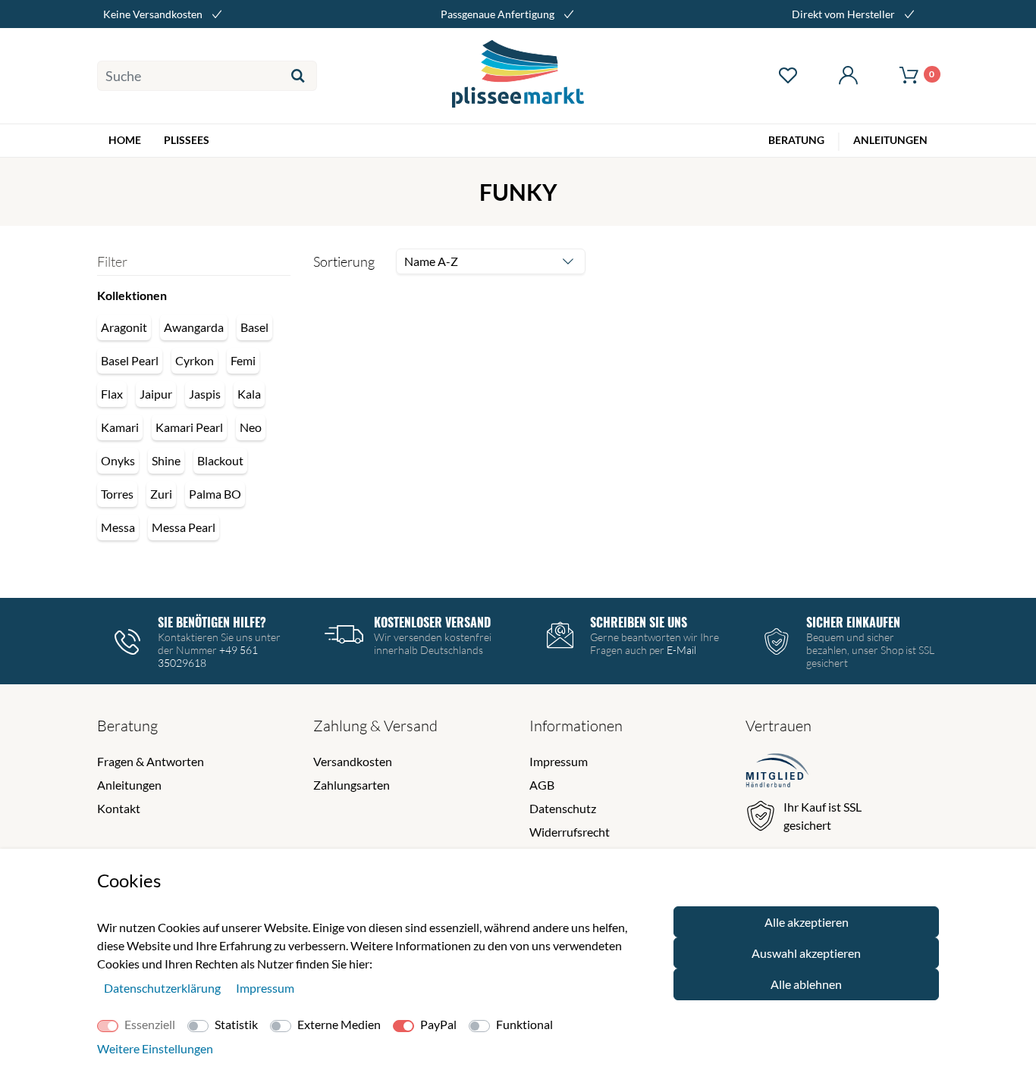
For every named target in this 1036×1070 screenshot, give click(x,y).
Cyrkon (194, 360)
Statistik (236, 1024)
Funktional (524, 1024)
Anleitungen (129, 784)
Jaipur (156, 393)
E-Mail (681, 649)
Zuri (161, 494)
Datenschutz (562, 808)
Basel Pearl (130, 360)
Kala (249, 393)
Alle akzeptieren (806, 922)
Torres (117, 494)
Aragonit (124, 327)
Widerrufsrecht (569, 831)
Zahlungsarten (351, 784)
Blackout (220, 460)
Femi (243, 360)
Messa (118, 527)
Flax (112, 393)
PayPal (438, 1024)
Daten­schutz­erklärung (163, 988)
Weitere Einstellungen (155, 1048)
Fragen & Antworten (150, 761)
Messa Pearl (183, 527)
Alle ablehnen (806, 984)
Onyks (118, 460)
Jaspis (205, 393)
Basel (254, 327)
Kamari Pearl (189, 427)
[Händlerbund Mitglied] (777, 772)
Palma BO (215, 494)
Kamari (120, 427)
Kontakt (118, 808)
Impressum (558, 761)
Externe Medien (339, 1024)
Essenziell (149, 1024)
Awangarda (194, 327)
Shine (166, 460)
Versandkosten (352, 761)
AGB (541, 784)
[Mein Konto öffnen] (848, 75)
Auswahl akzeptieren (806, 953)
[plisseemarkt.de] (518, 75)
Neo (251, 427)
